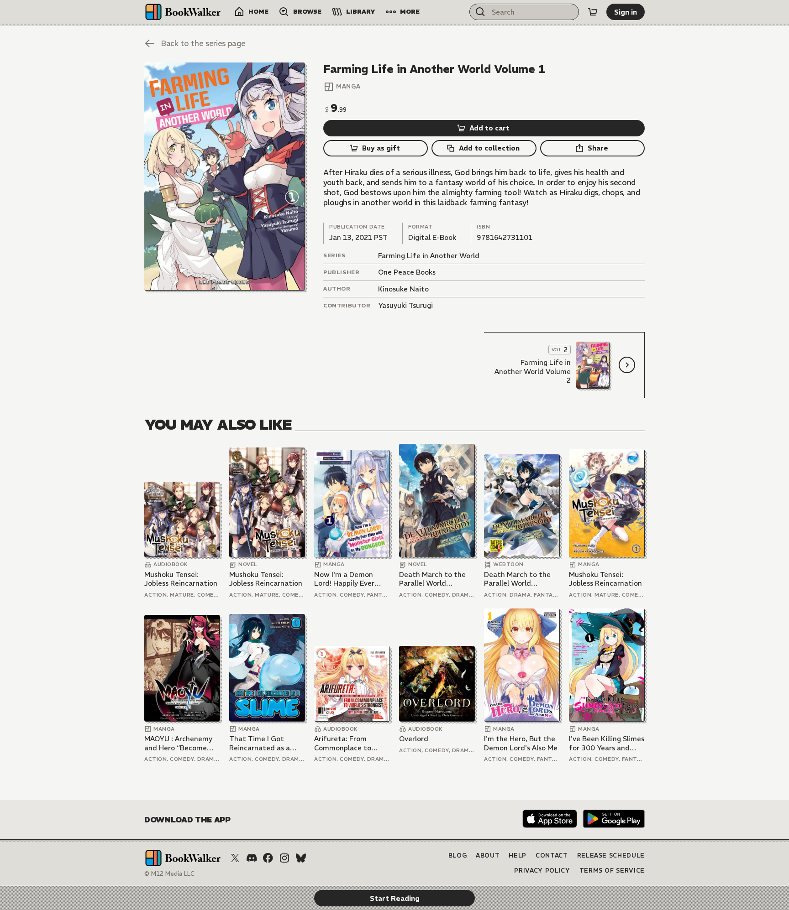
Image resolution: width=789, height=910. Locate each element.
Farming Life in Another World (428, 255)
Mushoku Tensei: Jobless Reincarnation (180, 579)
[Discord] (251, 858)
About (488, 855)
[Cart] (593, 12)
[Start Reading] (224, 176)
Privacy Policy (542, 871)
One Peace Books (407, 272)
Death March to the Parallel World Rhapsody (432, 579)
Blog (457, 855)
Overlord (413, 738)
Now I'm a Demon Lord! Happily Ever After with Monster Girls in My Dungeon (347, 579)
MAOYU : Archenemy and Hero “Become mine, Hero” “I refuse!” (181, 743)
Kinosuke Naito (403, 289)
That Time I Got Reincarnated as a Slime (259, 743)
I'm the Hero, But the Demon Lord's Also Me (521, 743)
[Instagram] (284, 858)
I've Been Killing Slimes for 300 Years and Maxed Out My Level (606, 743)
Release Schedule (611, 855)
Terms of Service (612, 871)
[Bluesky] (300, 858)
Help (517, 855)
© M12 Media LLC (169, 874)
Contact (552, 855)
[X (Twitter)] (235, 858)
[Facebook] (268, 858)
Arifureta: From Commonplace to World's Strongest (344, 743)
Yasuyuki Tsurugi (405, 305)
